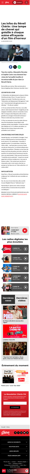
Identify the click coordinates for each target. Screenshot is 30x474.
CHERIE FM (16, 248)
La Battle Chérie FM (9, 339)
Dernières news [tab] (8, 299)
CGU (9, 463)
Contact (14, 461)
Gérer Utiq (23, 465)
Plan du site (7, 461)
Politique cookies (17, 463)
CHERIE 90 (16, 286)
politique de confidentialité (16, 414)
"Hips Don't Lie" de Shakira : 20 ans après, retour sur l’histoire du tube (13, 357)
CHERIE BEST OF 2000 (15, 230)
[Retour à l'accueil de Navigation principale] (7, 2)
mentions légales (6, 414)
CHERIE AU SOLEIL (16, 267)
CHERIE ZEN (16, 258)
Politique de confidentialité (11, 465)
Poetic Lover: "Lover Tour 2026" (10, 385)
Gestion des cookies (15, 467)
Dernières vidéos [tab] (21, 299)
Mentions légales (22, 461)
